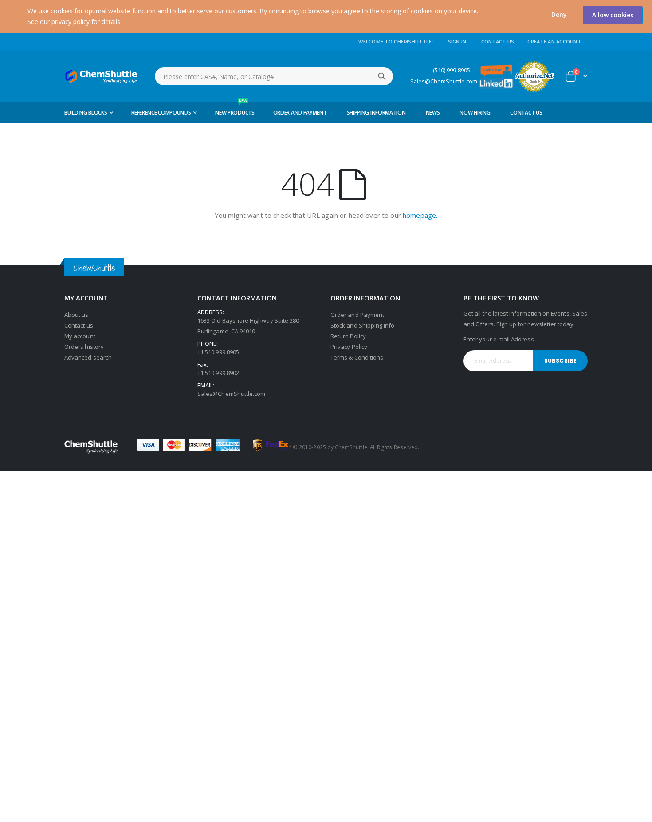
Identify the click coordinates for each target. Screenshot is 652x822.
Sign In (457, 41)
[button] (559, 15)
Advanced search (88, 357)
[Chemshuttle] (101, 76)
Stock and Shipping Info (362, 325)
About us (76, 315)
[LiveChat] (496, 70)
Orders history (84, 347)
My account (79, 336)
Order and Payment (357, 315)
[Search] (382, 76)
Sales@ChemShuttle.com (443, 81)
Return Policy (348, 336)
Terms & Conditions (356, 357)
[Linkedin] (496, 83)
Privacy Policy (348, 347)
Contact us (78, 325)
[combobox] (274, 76)
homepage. (420, 215)
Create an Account (554, 41)
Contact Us (498, 41)
